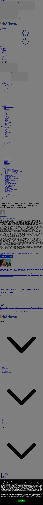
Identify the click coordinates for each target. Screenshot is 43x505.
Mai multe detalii (31, 484)
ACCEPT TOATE (21, 500)
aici (30, 488)
